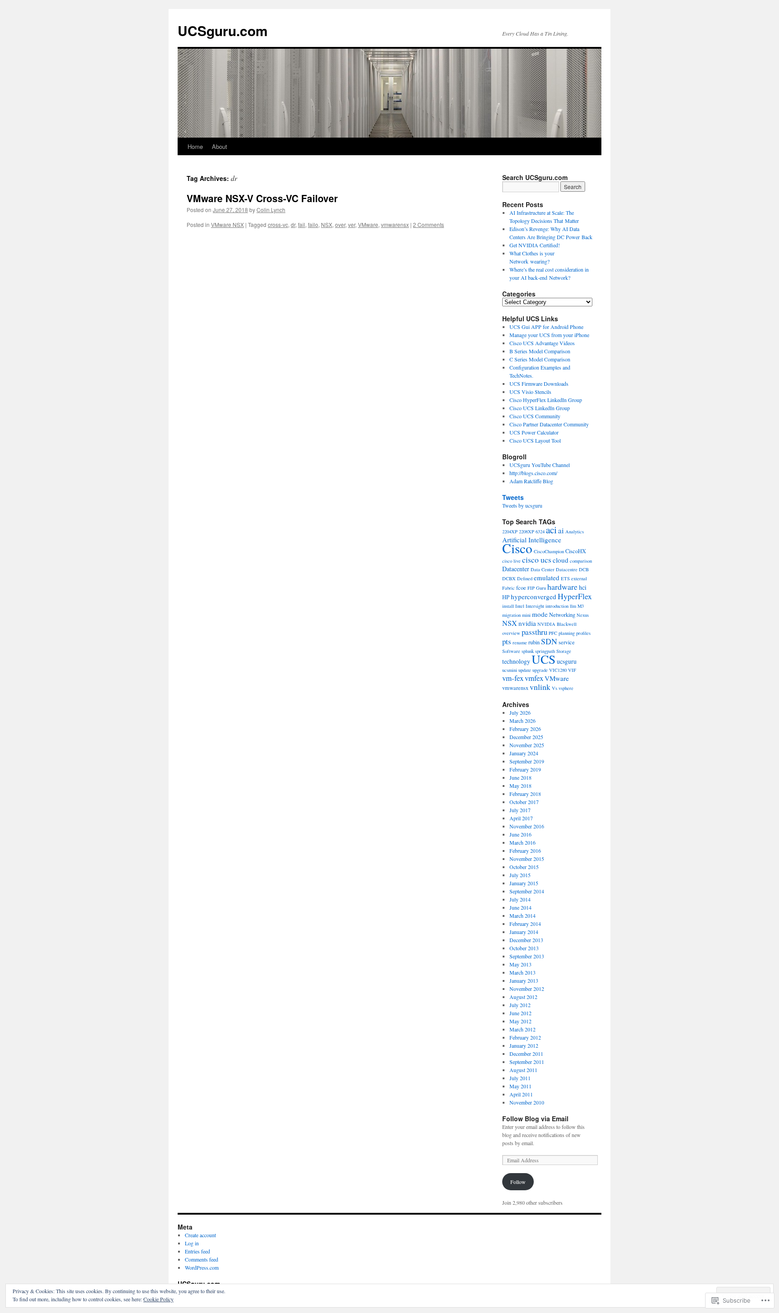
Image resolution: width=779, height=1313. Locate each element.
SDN (549, 641)
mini (526, 615)
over (340, 224)
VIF (572, 670)
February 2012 (525, 1037)
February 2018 (525, 793)
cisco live (511, 561)
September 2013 (526, 956)
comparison (581, 561)
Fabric (508, 588)
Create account (200, 1235)
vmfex (534, 678)
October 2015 (524, 866)
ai (561, 530)
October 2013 (524, 948)
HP (505, 597)
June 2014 (520, 907)
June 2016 (520, 834)
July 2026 (520, 712)
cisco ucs (536, 559)
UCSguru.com (223, 30)
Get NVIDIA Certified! (534, 245)
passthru (534, 632)
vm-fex (512, 678)
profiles (583, 633)
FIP (531, 588)
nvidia (527, 623)
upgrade (540, 670)
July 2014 (520, 899)
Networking (562, 615)
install (508, 606)
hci (583, 587)
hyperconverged (533, 596)
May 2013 (520, 964)
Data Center (542, 569)
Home (195, 146)
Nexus (583, 615)
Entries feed (197, 1251)
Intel (519, 606)
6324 (540, 531)
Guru (541, 588)
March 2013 (522, 972)
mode (540, 614)
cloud (560, 559)
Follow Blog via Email (535, 1118)
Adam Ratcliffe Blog (531, 481)
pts (506, 641)
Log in (192, 1243)
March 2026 (522, 720)
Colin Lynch (271, 209)
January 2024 (523, 753)
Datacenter (515, 568)
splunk (528, 651)
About (219, 146)
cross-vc (278, 224)
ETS (565, 578)
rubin (534, 642)
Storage (563, 651)
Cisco (517, 548)
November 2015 (526, 858)
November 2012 (526, 988)
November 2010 (526, 1102)
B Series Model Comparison (539, 351)
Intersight (535, 606)
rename (520, 642)
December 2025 (526, 736)
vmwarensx (395, 224)
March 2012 (522, 1029)
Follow (518, 1181)
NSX (326, 224)
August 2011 (523, 1069)
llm (573, 606)
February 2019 (525, 769)
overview (511, 633)
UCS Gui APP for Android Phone (546, 326)
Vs (554, 688)
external (579, 578)
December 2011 (526, 1053)
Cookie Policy (158, 1299)
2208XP (526, 531)
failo (313, 224)
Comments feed (201, 1259)
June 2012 (520, 1013)
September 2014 (526, 891)
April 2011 (521, 1094)
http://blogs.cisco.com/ (533, 472)
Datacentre (566, 569)
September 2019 (526, 761)
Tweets (513, 497)
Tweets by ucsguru (522, 505)
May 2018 (520, 785)
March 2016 (522, 842)
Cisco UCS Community (534, 416)
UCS (543, 659)
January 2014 (523, 931)
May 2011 (520, 1086)
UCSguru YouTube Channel (539, 464)
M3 (580, 606)
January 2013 (523, 980)
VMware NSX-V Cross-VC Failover (262, 198)
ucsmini (509, 670)
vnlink (540, 686)
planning (567, 633)
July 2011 (520, 1078)
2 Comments (428, 224)
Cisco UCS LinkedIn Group (539, 407)
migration (511, 615)
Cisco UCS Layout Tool (535, 440)
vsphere (566, 688)
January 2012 (523, 1045)
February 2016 (525, 850)
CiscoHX (575, 551)
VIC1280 (558, 670)
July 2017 (520, 810)
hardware (562, 586)
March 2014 (522, 915)
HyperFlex (575, 596)
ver (351, 224)
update (524, 670)
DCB (584, 569)
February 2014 (525, 923)
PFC (553, 633)
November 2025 (526, 745)
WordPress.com (202, 1267)
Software (511, 651)
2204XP (510, 531)
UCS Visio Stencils (530, 391)
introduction (556, 606)
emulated (546, 577)
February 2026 (525, 728)
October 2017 (524, 801)
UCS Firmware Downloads (538, 383)
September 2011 (526, 1061)
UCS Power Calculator (534, 432)
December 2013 (526, 939)
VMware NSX (227, 224)
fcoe (521, 588)
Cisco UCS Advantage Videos (542, 343)
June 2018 (520, 777)
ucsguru (567, 661)
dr (293, 224)
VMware (368, 224)
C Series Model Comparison (539, 359)
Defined (524, 578)
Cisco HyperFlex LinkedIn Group (545, 399)
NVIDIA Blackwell (557, 624)
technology (516, 661)
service (567, 642)
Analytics (574, 531)
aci (551, 529)
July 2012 (520, 1004)
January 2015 (523, 883)
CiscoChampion (549, 551)
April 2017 (521, 818)
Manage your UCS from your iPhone (549, 334)
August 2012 (523, 996)
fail (301, 224)
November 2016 (526, 826)
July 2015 (520, 874)
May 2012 (520, 1021)
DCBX (509, 578)
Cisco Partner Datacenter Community (549, 424)
